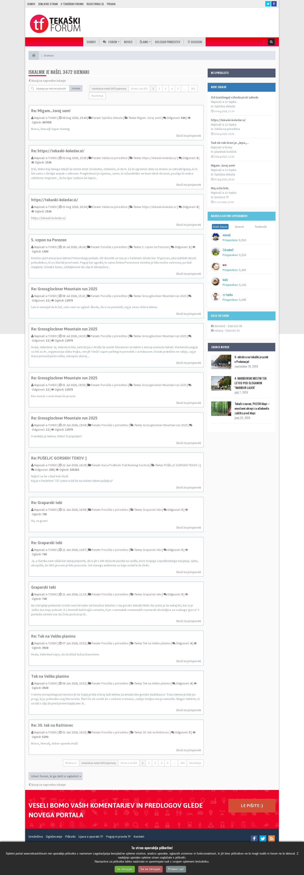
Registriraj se (95, 4)
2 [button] (159, 88)
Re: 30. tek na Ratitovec (52, 725)
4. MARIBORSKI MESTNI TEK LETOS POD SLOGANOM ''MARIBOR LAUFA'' (251, 383)
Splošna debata (225, 106)
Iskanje (76, 88)
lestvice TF (222, 197)
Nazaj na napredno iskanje (48, 81)
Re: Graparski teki (46, 502)
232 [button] (193, 88)
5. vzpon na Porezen (49, 240)
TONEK (52, 118)
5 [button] (178, 88)
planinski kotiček (226, 152)
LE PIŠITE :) (252, 805)
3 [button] (165, 88)
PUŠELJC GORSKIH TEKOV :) (181, 465)
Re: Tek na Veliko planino (53, 636)
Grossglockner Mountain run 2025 (164, 296)
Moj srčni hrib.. (220, 188)
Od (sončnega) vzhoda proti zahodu (234, 97)
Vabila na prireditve (227, 129)
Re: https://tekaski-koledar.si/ (58, 151)
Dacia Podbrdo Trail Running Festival (125, 465)
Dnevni (239, 227)
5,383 (242, 270)
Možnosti (71, 763)
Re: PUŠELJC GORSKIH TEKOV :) (59, 458)
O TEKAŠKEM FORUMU (72, 4)
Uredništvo (35, 836)
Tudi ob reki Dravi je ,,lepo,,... (230, 143)
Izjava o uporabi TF (91, 836)
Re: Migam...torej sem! (51, 110)
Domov (31, 4)
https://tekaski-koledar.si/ (228, 120)
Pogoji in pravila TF (118, 836)
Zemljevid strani (48, 4)
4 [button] (171, 88)
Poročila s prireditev (114, 247)
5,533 (242, 255)
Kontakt (139, 836)
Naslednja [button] (97, 95)
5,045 (242, 300)
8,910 (242, 240)
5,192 (242, 285)
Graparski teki (152, 510)
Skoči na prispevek (188, 136)
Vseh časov (220, 227)
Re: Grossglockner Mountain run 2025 (64, 289)
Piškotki (70, 836)
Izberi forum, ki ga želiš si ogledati (55, 776)
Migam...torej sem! (223, 165)
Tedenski (261, 227)
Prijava (111, 4)
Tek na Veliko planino (156, 643)
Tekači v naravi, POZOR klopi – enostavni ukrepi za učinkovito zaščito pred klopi (252, 408)
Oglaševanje (54, 836)
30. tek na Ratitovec (156, 732)
